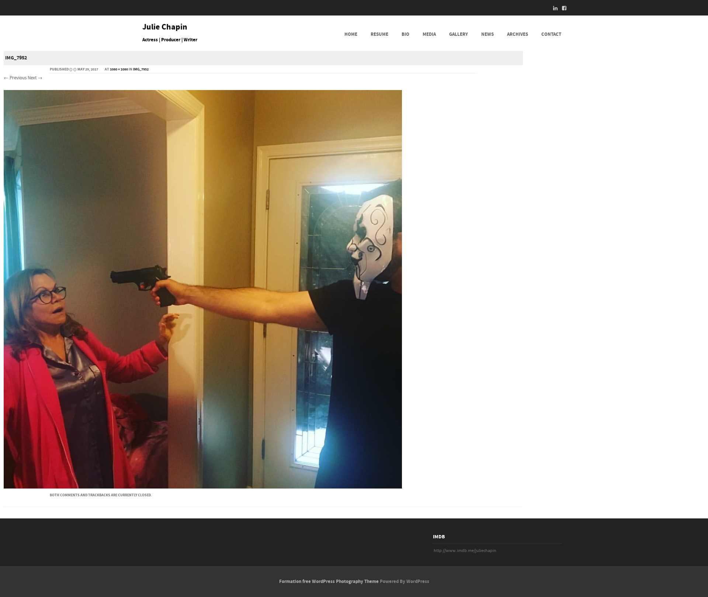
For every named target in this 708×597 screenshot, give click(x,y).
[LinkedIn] (553, 8)
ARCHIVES (517, 34)
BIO (405, 34)
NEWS (487, 34)
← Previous (15, 78)
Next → (35, 78)
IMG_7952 (141, 69)
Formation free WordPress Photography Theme (329, 581)
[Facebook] (562, 8)
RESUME (379, 34)
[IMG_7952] (203, 487)
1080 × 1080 (119, 69)
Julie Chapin (164, 27)
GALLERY (458, 34)
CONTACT (551, 34)
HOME (350, 34)
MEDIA (429, 34)
